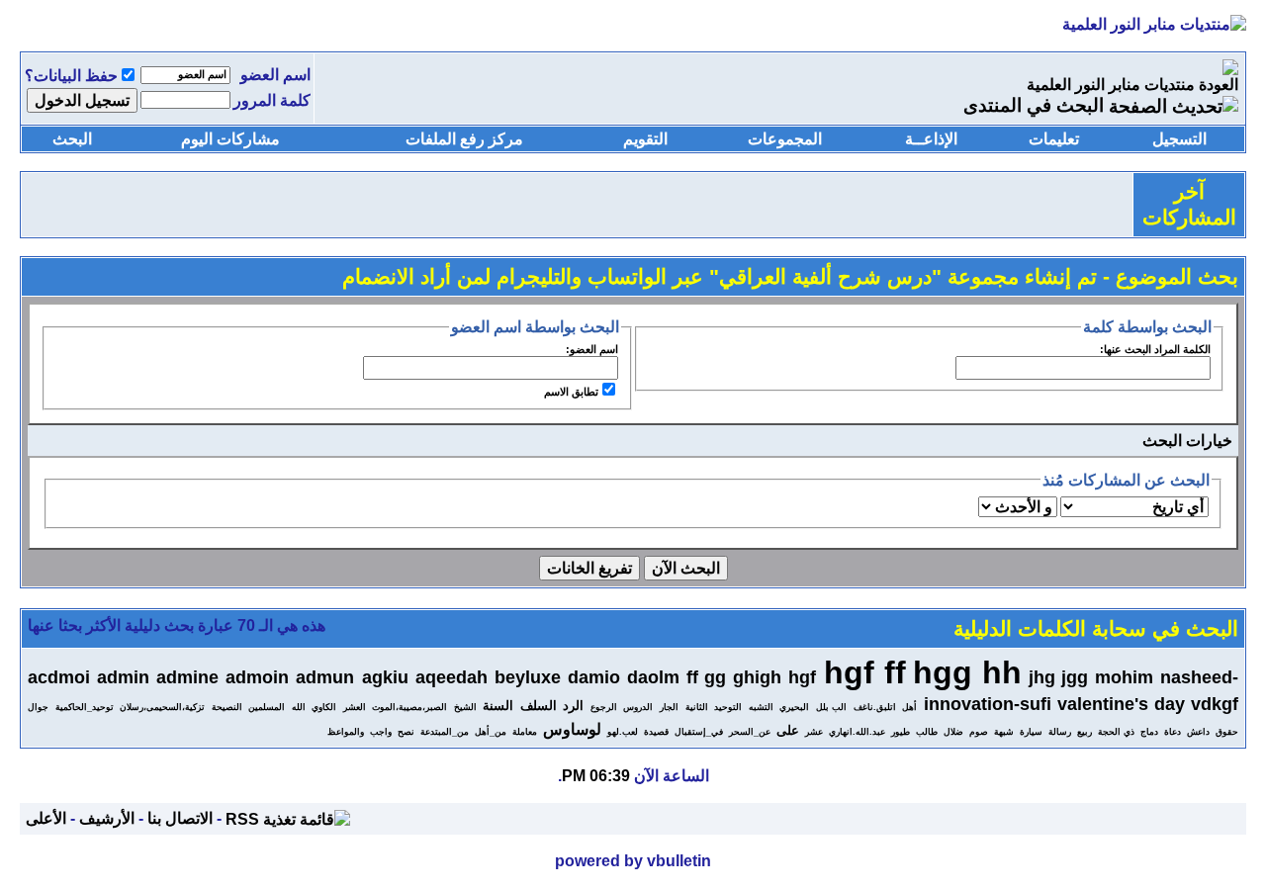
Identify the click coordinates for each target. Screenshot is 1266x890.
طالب (927, 732)
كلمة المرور (272, 100)
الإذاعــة (931, 139)
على (787, 730)
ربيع (1084, 732)
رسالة (1059, 732)
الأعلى (46, 818)
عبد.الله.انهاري (857, 732)
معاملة (524, 732)
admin (123, 677)
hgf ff (865, 672)
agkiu (385, 677)
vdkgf (1214, 704)
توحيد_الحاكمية (84, 707)
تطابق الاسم (571, 392)
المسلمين (266, 707)
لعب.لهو (622, 732)
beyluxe (528, 677)
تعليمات (1054, 139)
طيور (900, 732)
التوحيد (728, 707)
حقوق (1227, 732)
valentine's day (1121, 704)
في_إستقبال (699, 732)
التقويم (645, 139)
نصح (406, 732)
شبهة (1004, 732)
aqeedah (451, 677)
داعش (1198, 732)
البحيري (794, 707)
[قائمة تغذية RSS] (288, 818)
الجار (669, 707)
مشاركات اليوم (230, 139)
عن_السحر (749, 732)
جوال (38, 707)
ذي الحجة (1116, 732)
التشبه (761, 707)
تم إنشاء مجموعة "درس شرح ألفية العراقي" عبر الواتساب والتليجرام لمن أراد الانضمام (719, 277)
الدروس (638, 707)
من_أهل (490, 732)
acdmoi (59, 677)
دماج (1149, 732)
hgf (802, 677)
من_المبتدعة (444, 732)
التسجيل (1179, 139)
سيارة (1031, 732)
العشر (354, 707)
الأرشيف (107, 818)
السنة (498, 705)
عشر (814, 732)
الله (299, 707)
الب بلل (832, 707)
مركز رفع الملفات (464, 139)
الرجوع (603, 707)
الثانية (696, 707)
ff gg (706, 677)
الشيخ (465, 707)
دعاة (1172, 732)
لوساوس (572, 729)
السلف (538, 705)
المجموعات (785, 139)
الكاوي (324, 707)
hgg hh (967, 672)
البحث (72, 139)
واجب (381, 732)
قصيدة (656, 732)
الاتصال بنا (180, 818)
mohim (1124, 677)
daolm (653, 677)
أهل (909, 707)
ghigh (757, 677)
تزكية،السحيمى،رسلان (162, 707)
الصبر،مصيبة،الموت (409, 707)
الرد (573, 705)
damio (594, 677)
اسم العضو (275, 74)
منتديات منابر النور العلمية (1111, 84)
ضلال (953, 732)
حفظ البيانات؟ (71, 75)
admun (325, 677)
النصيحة (227, 707)
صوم (978, 732)
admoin (257, 677)
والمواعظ (345, 732)
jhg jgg (1058, 677)
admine (187, 677)
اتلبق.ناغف (875, 707)
